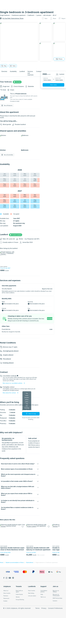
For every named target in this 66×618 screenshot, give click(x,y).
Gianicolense (29, 562)
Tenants (19, 586)
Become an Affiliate (56, 591)
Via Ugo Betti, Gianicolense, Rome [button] (12, 18)
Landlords (32, 586)
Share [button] (54, 18)
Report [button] (63, 18)
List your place (32, 595)
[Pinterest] (13, 578)
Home (1, 562)
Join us (55, 586)
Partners (5, 595)
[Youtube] (10, 578)
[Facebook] (3, 578)
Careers (55, 600)
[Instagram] (6, 578)
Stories (18, 597)
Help (41, 594)
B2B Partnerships (57, 598)
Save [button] (46, 18)
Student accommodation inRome (15, 562)
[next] (17, 258)
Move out (58, 78)
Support (43, 586)
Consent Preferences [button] (55, 608)
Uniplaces (7, 586)
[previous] (2, 258)
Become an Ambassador (56, 595)
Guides (5, 601)
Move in (45, 78)
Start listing (31, 593)
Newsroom (6, 598)
